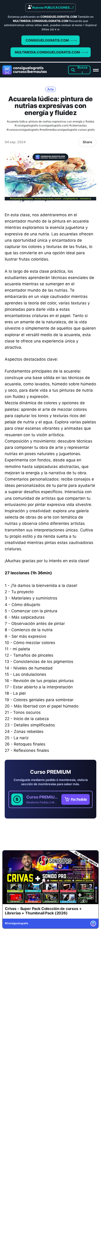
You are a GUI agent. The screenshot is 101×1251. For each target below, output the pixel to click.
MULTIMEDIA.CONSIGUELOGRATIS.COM (48, 52)
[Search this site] (79, 70)
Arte (50, 89)
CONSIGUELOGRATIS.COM (48, 40)
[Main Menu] (95, 69)
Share (87, 142)
